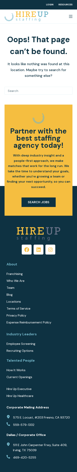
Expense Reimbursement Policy (29, 322)
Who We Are (15, 281)
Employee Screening (21, 344)
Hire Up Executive (19, 389)
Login (50, 4)
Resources (65, 4)
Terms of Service (18, 309)
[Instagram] (50, 250)
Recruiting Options (20, 351)
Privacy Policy (16, 316)
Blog (10, 295)
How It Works (16, 370)
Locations (14, 302)
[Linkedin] (38, 250)
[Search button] (68, 91)
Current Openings (19, 377)
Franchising (15, 274)
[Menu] (70, 16)
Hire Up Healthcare (20, 396)
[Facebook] (27, 250)
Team (10, 288)
